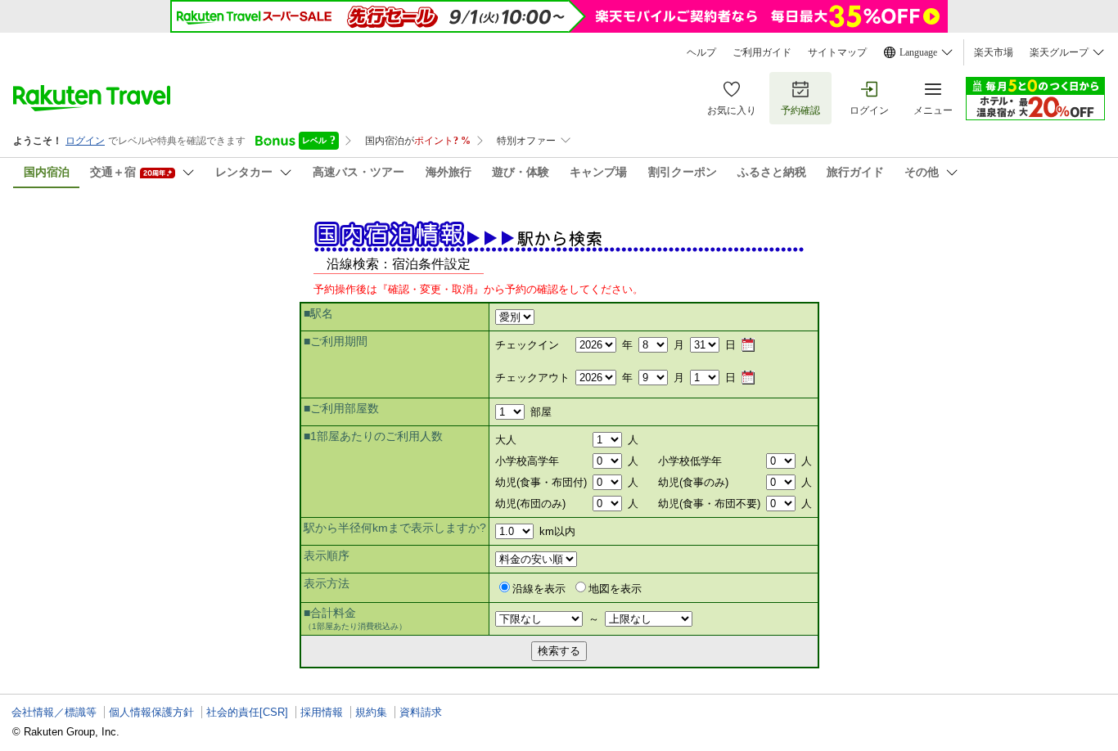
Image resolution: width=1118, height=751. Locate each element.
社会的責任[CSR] (247, 712)
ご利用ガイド (762, 52)
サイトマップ (837, 52)
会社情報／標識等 (54, 712)
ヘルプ (701, 52)
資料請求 (420, 712)
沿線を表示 (539, 588)
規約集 (371, 712)
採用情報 (321, 712)
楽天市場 (993, 52)
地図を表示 (615, 588)
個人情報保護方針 (151, 712)
